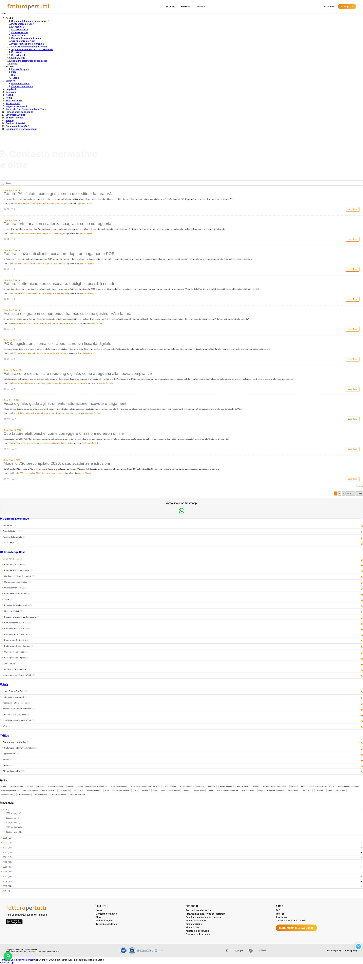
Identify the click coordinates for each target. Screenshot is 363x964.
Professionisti (13, 103)
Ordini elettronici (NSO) (16, 588)
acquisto (40, 786)
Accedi (9, 94)
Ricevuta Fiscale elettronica (26, 38)
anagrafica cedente (30, 790)
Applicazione (18, 35)
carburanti (319, 790)
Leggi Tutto (352, 209)
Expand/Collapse (359, 559)
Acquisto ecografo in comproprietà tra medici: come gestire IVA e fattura (67, 313)
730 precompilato (16, 786)
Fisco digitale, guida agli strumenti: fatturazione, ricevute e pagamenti (65, 403)
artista (107, 790)
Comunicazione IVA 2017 (17, 623)
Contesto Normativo (22, 86)
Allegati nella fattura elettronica (274, 786)
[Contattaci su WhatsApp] (8, 956)
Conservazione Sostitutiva (16, 669)
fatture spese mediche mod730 (19, 675)
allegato (293, 786)
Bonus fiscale (199, 790)
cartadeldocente (41, 794)
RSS (362, 526)
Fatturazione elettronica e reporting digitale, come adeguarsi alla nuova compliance (78, 373)
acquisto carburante (55, 786)
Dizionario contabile (14, 771)
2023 (7, 847)
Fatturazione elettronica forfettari (29, 46)
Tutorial (15, 77)
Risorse (201, 6)
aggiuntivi (211, 786)
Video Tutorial (11, 663)
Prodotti (170, 6)
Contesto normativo (106, 913)
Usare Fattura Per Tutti (15, 691)
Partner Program (20, 69)
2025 (7, 838)
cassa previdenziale (77, 794)
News (8, 765)
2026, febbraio (14, 827)
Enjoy (14, 63)
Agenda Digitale (85, 203)
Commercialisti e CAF (17, 126)
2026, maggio (13, 813)
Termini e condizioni (106, 924)
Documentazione (20, 83)
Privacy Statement (24, 959)
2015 (7, 886)
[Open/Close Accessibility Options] (358, 946)
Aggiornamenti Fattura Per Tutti (192, 786)
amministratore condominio (348, 786)
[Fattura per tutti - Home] (28, 6)
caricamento (340, 790)
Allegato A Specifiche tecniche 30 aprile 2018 (317, 786)
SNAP (8, 599)
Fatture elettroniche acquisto (18, 570)
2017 (7, 876)
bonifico (187, 790)
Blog (13, 75)
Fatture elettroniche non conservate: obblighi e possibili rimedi (59, 283)
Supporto (11, 80)
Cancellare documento (275, 790)
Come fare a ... (12, 559)
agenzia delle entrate (119, 786)
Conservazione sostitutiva (17, 582)
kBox (6, 726)
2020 (7, 862)
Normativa (10, 525)
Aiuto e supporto (226, 786)
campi (260, 790)
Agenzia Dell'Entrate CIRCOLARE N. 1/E (146, 786)
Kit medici (16, 52)
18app (3, 786)
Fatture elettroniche (15, 564)
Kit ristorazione (194, 924)
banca (155, 790)
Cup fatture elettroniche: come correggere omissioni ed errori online (64, 433)
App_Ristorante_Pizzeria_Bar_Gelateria (32, 49)
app (81, 790)
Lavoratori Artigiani (16, 114)
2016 (7, 881)
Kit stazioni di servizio (197, 930)
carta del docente (24, 794)
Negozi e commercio (17, 106)
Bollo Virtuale (174, 790)
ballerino (145, 790)
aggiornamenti (170, 786)
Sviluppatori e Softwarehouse (21, 129)
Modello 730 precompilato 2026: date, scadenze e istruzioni (57, 463)
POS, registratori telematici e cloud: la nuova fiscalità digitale (57, 343)
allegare (256, 786)
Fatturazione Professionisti (18, 640)
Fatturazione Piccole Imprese (19, 646)
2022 (7, 852)
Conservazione (19, 32)
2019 (7, 867)
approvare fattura (93, 790)
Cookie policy (350, 950)
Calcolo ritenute (248, 790)
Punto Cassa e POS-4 (22, 23)
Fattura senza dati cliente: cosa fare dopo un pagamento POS (59, 253)
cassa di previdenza (58, 794)
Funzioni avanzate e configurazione (22, 617)
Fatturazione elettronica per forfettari (205, 913)
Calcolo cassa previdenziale (227, 790)
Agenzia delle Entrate (14, 537)
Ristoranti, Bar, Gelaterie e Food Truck (26, 109)
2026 (7, 809)
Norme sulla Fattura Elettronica (19, 708)
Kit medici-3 (17, 26)
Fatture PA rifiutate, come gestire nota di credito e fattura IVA (58, 193)
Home (9, 97)
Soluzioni (186, 6)
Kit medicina (192, 927)
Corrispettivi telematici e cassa (19, 576)
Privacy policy (334, 950)
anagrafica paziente (49, 790)
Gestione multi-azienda (198, 934)
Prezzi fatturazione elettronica (27, 43)
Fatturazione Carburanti (17, 593)
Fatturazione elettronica (16, 742)
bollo (163, 790)
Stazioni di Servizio (16, 123)
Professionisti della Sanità (19, 112)
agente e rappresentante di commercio (92, 786)
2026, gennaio (14, 832)
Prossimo (350, 493)
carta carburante (7, 794)
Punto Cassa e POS (196, 920)
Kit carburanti (18, 55)
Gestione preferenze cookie (291, 920)
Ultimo (359, 493)
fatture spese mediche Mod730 (19, 720)
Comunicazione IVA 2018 (17, 628)
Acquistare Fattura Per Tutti (17, 703)
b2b (136, 790)
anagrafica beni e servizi (10, 790)
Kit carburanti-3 (19, 29)
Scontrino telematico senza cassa (29, 60)
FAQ (13, 72)
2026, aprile (12, 818)
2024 (7, 843)
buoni (211, 790)
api (75, 790)
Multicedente (18, 58)
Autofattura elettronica (121, 790)
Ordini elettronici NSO (23, 40)
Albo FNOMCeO (243, 786)
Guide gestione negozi (16, 652)
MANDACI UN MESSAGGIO (294, 928)
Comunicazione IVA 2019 (17, 634)
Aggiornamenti (11, 754)
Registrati (11, 92)
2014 (6, 891)
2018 (7, 872)
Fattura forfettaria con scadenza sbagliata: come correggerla (57, 223)
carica (330, 790)
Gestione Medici (13, 611)
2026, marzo (13, 822)
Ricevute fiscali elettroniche (18, 605)
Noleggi (10, 120)
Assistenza (281, 917)
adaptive (70, 786)
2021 (7, 857)
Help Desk (11, 89)
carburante (307, 790)
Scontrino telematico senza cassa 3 (30, 21)
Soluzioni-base (14, 100)
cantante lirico (293, 790)
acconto (30, 786)
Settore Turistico (14, 117)
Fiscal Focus (11, 543)
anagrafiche (65, 790)
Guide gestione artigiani (16, 657)
